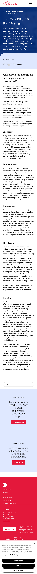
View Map (6, 521)
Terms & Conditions (9, 503)
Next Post (17, 462)
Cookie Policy (7, 500)
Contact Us (7, 489)
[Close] (34, 543)
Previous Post (19, 422)
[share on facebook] (10, 64)
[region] (18, 557)
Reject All (18, 565)
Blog (6, 384)
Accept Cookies (18, 560)
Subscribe (8, 529)
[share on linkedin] (3, 64)
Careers (5, 492)
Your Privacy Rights (18, 570)
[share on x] (7, 64)
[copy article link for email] (14, 64)
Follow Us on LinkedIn (10, 495)
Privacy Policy (8, 497)
